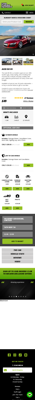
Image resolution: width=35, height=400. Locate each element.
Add (28, 144)
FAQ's (17, 389)
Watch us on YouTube (25, 355)
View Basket (28, 5)
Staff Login (17, 392)
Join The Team (18, 395)
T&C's (17, 397)
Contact (7, 12)
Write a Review (28, 101)
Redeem (29, 22)
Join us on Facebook (9, 355)
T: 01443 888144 (17, 365)
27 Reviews (28, 98)
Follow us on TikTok (20, 355)
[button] (9, 296)
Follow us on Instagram (14, 355)
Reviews (17, 386)
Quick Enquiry (17, 370)
